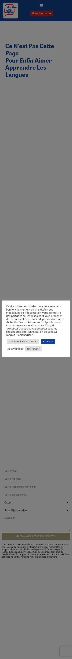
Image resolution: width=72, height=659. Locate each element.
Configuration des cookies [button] (23, 341)
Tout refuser (33, 348)
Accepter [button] (48, 341)
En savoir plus (15, 348)
